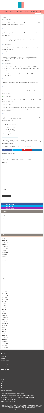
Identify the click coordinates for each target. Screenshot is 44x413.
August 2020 (4, 325)
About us (3, 358)
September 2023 (5, 252)
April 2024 (4, 238)
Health (3, 223)
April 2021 (4, 309)
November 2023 (5, 248)
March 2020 (4, 335)
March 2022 (4, 287)
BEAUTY (21, 11)
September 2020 (5, 323)
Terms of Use (28, 407)
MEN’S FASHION (14, 11)
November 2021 (5, 295)
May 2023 (4, 260)
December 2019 (5, 341)
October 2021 (4, 297)
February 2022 (5, 289)
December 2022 (5, 270)
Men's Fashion (5, 226)
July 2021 (4, 303)
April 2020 (4, 333)
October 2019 (4, 345)
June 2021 (4, 305)
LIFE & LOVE (34, 11)
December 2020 (5, 317)
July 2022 (4, 280)
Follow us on (9, 204)
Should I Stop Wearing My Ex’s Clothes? (9, 399)
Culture (3, 217)
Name (4, 177)
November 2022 (5, 272)
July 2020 (4, 327)
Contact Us (3, 356)
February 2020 (5, 337)
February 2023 (5, 266)
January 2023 (4, 268)
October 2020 (4, 321)
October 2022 (4, 274)
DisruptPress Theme (26, 409)
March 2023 (4, 264)
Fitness (3, 221)
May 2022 (4, 284)
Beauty (3, 215)
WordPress (20, 409)
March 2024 (4, 240)
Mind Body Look (10, 405)
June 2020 (4, 329)
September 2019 (5, 347)
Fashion (4, 18)
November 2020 (5, 319)
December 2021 (5, 293)
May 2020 (4, 331)
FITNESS (40, 11)
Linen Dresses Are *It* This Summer (8, 401)
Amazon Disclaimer (5, 360)
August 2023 (4, 254)
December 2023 (5, 246)
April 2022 (4, 286)
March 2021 (4, 311)
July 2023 (4, 256)
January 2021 (4, 315)
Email (3, 183)
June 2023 (4, 258)
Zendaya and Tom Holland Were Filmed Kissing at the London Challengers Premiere (17, 395)
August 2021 (4, 301)
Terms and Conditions (5, 362)
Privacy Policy (4, 366)
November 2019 (5, 343)
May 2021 (4, 307)
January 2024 (4, 244)
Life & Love (4, 225)
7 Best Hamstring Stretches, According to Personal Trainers (12, 393)
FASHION (7, 11)
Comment (4, 162)
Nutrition (4, 228)
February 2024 (5, 242)
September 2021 (5, 299)
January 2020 (4, 339)
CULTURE (27, 11)
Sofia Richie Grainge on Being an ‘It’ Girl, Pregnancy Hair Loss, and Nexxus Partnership (18, 397)
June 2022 (4, 282)
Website (4, 189)
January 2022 (4, 291)
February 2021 (5, 313)
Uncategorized (5, 230)
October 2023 (4, 250)
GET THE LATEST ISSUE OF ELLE (10, 137)
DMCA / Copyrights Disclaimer (7, 364)
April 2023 (4, 262)
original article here (31, 146)
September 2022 (5, 276)
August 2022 (4, 278)
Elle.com (20, 146)
